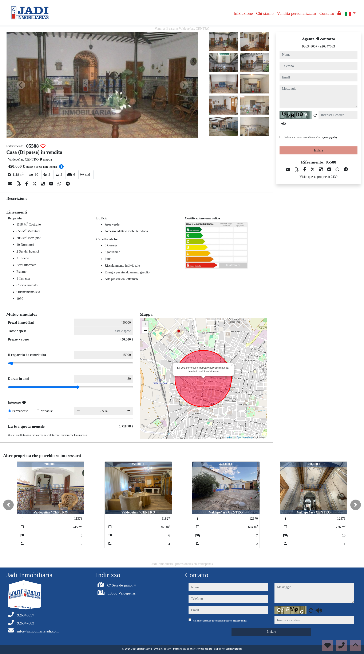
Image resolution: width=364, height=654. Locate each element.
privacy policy (330, 137)
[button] (8, 505)
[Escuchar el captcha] (283, 123)
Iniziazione (243, 13)
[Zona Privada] (339, 13)
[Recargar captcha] (315, 115)
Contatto (326, 13)
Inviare (318, 150)
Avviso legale (205, 648)
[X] (35, 183)
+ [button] (145, 324)
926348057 (309, 46)
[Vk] (51, 183)
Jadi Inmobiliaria (142, 648)
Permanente (20, 411)
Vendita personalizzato (296, 13)
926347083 (327, 46)
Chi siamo (265, 13)
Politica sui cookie (184, 648)
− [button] (145, 330)
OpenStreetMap (245, 437)
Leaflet (228, 437)
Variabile (47, 411)
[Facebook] (27, 183)
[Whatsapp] (60, 183)
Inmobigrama (234, 648)
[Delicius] (43, 183)
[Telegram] (68, 183)
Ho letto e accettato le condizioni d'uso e (310, 137)
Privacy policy (162, 648)
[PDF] (19, 183)
